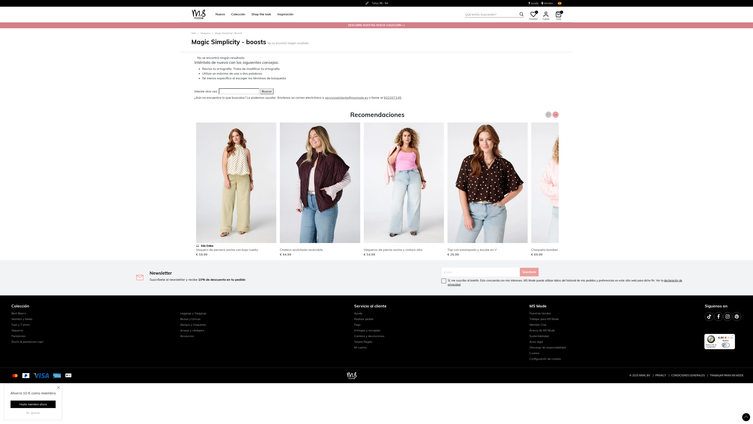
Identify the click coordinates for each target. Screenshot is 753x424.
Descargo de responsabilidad (547, 347)
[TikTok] (709, 316)
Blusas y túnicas (190, 319)
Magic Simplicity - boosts (228, 33)
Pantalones (18, 336)
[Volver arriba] (746, 417)
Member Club (537, 324)
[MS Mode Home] (198, 14)
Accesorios (187, 336)
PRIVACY (661, 375)
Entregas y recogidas (367, 330)
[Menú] (732, 336)
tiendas (548, 3)
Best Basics (18, 313)
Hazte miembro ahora (33, 404)
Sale (193, 33)
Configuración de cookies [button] (545, 359)
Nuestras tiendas (540, 313)
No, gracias (33, 413)
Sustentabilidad (539, 336)
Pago (357, 324)
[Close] (58, 387)
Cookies (534, 353)
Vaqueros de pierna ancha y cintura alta (393, 250)
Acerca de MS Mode (542, 330)
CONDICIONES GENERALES (688, 375)
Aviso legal (536, 342)
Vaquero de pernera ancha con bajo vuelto (227, 250)
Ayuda (358, 313)
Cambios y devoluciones (369, 336)
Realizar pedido (364, 319)
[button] (220, 14)
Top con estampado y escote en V (472, 250)
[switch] (726, 345)
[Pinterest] (736, 316)
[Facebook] (718, 316)
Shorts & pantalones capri (27, 342)
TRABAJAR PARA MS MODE (727, 375)
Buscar (267, 91)
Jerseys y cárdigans (192, 330)
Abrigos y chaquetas (193, 324)
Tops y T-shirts (20, 324)
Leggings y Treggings (193, 313)
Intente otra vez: (206, 91)
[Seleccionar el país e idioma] (559, 3)
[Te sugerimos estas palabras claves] (521, 14)
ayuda (534, 3)
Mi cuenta (360, 347)
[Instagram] (727, 316)
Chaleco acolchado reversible (301, 250)
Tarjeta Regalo (363, 342)
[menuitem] (218, 14)
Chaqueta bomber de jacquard (553, 250)
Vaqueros (205, 33)
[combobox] (494, 14)
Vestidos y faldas (21, 319)
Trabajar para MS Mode (544, 319)
